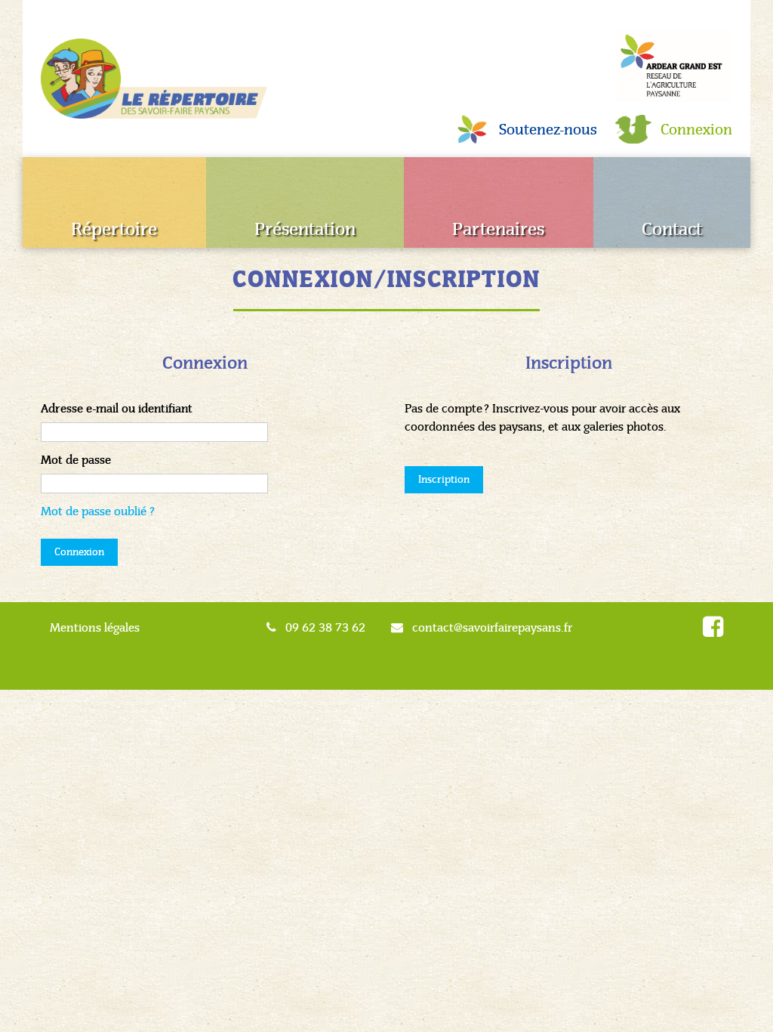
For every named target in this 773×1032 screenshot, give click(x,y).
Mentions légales (95, 627)
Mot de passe (76, 460)
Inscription (444, 479)
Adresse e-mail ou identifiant (116, 408)
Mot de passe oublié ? (98, 511)
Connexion (696, 130)
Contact (672, 229)
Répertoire (114, 229)
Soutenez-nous (548, 130)
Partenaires (498, 229)
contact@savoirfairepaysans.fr (492, 627)
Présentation (305, 229)
